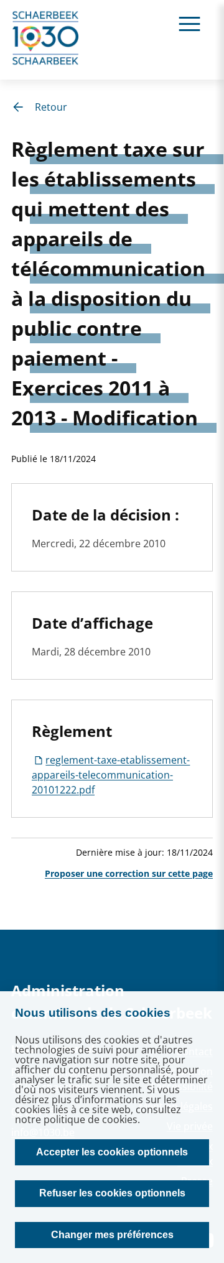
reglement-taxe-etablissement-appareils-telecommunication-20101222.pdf (111, 775)
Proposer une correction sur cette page (129, 873)
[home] (46, 40)
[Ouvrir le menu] (189, 23)
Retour (51, 107)
